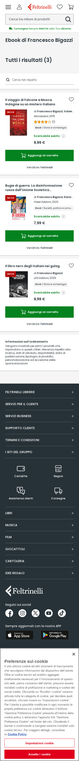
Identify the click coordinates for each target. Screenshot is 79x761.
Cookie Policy (17, 734)
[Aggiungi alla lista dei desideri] (71, 99)
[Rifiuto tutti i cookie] (74, 654)
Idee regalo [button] (15, 573)
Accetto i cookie (39, 754)
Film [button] (8, 537)
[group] (39, 28)
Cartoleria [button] (14, 561)
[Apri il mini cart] (71, 7)
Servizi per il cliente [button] (21, 404)
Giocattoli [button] (15, 549)
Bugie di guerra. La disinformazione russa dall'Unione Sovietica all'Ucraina (33, 187)
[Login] (19, 6)
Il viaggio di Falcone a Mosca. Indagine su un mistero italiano (30, 102)
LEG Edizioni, (41, 278)
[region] (39, 704)
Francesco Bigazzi (50, 111)
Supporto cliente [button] (20, 428)
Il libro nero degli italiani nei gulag (32, 266)
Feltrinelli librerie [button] (20, 392)
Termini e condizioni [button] (22, 440)
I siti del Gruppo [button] (18, 452)
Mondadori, (41, 116)
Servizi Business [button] (18, 416)
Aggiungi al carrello (42, 155)
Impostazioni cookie (39, 743)
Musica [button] (11, 525)
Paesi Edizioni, (42, 202)
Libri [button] (8, 513)
